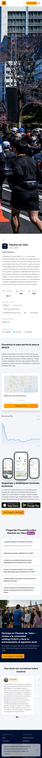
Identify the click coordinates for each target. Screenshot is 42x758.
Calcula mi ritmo (21, 406)
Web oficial (5, 322)
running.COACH (7, 734)
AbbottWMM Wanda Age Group (11, 312)
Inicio (4, 738)
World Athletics (34, 312)
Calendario (26, 741)
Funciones (5, 741)
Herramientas (27, 734)
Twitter (18, 332)
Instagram (7, 332)
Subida (21, 291)
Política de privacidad (18, 753)
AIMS (25, 312)
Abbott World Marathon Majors (11, 309)
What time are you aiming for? (15, 396)
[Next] (38, 696)
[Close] (36, 750)
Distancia (9, 291)
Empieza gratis (31, 3)
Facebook (29, 332)
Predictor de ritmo (28, 738)
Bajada (34, 291)
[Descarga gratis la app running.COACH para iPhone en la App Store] (11, 505)
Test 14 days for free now (13, 512)
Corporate (5, 756)
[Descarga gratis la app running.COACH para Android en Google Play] (30, 505)
